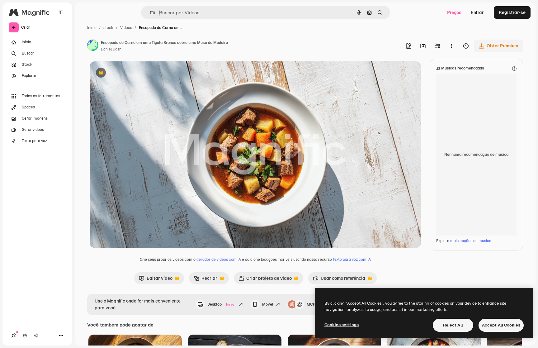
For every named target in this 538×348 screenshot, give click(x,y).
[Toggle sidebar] (61, 12)
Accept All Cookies (501, 325)
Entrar (477, 12)
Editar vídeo (155, 279)
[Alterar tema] (36, 336)
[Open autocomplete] (149, 12)
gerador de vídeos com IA (218, 259)
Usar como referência (339, 279)
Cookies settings (341, 324)
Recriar (205, 279)
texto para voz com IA (352, 259)
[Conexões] (14, 336)
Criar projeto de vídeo (265, 279)
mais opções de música (470, 240)
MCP (311, 304)
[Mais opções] (451, 46)
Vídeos (126, 27)
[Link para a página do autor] (92, 46)
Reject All (453, 325)
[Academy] (25, 336)
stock (108, 27)
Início (92, 27)
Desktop (220, 304)
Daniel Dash (111, 49)
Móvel (267, 304)
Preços (454, 12)
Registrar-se (512, 12)
